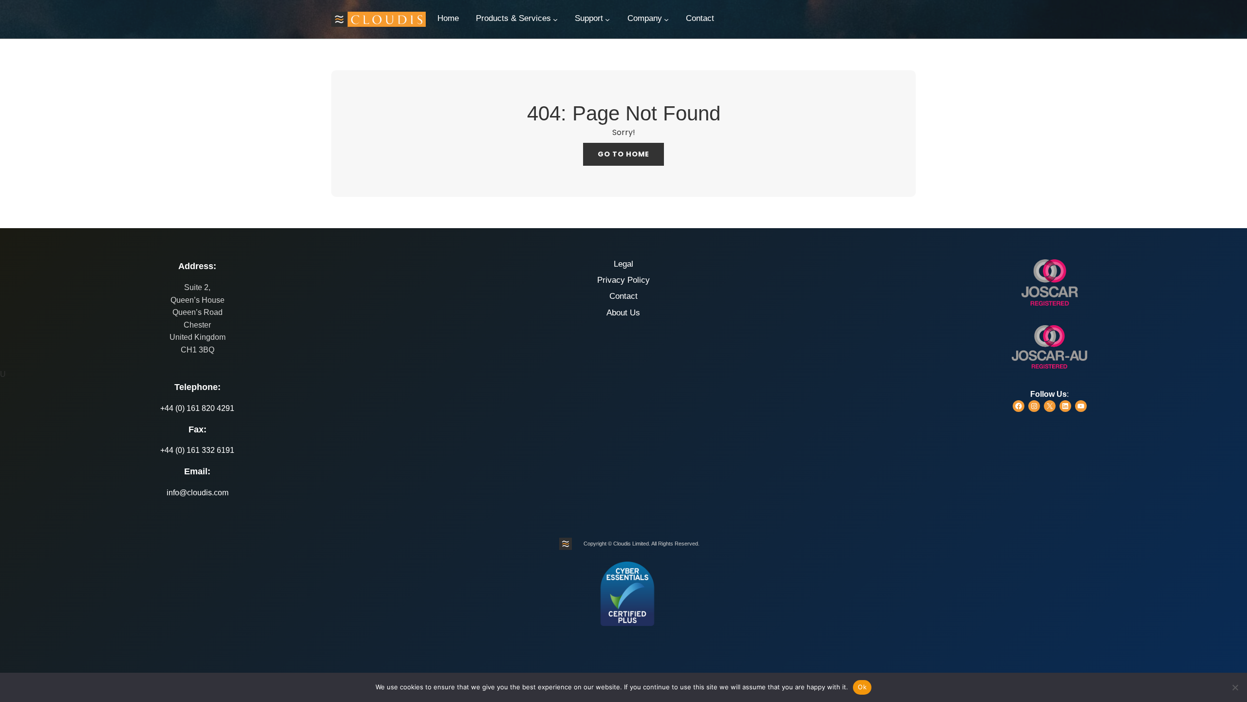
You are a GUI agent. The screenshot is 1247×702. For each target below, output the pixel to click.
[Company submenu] (666, 19)
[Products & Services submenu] (555, 19)
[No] (1235, 687)
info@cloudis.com (197, 492)
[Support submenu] (607, 19)
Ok (862, 687)
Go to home (623, 154)
